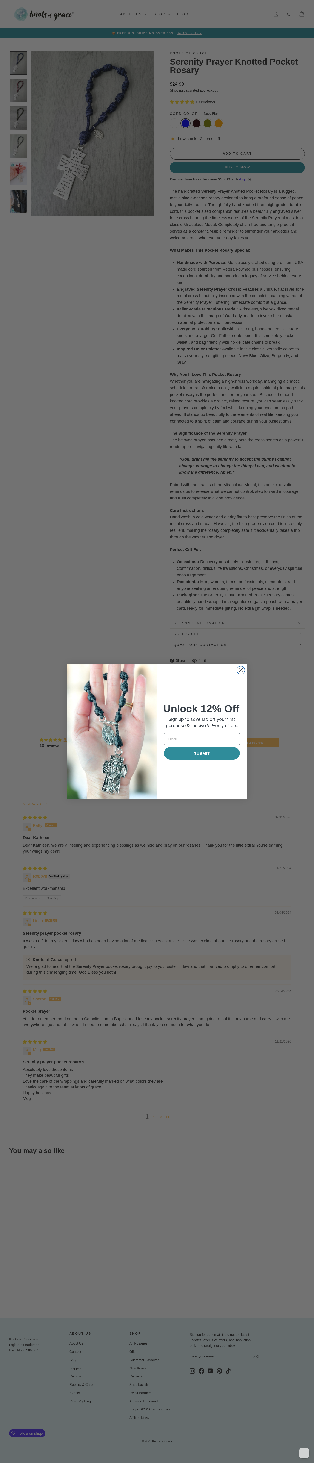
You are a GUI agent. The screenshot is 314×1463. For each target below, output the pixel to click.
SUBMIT (202, 753)
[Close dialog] (241, 670)
